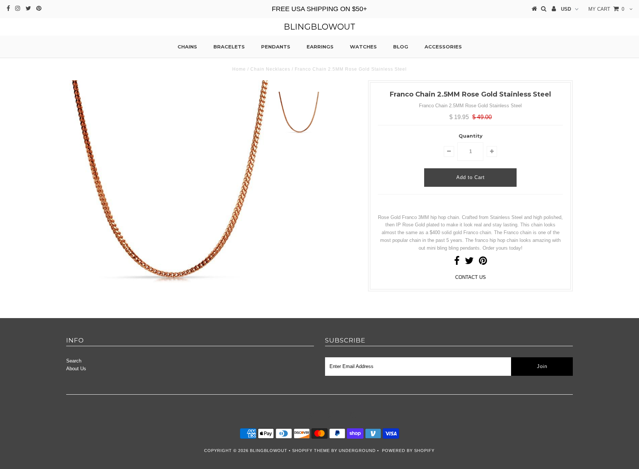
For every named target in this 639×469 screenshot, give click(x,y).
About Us (76, 368)
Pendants (275, 47)
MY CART (606, 9)
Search (73, 361)
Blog (400, 47)
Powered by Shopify (408, 450)
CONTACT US (470, 277)
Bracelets (229, 47)
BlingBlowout (319, 27)
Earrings (320, 47)
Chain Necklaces (270, 69)
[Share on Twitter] (469, 262)
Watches (363, 47)
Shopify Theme (311, 450)
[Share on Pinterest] (483, 262)
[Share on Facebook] (457, 262)
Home (239, 69)
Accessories (443, 47)
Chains (187, 47)
